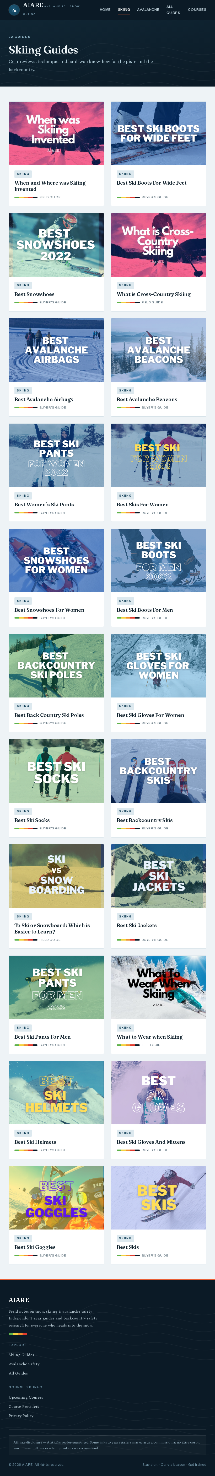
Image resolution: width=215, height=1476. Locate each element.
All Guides (173, 10)
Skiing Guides (21, 1355)
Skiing (124, 10)
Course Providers (24, 1407)
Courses (197, 10)
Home (105, 10)
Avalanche (148, 10)
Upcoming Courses (26, 1397)
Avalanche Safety (24, 1364)
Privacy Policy (21, 1416)
